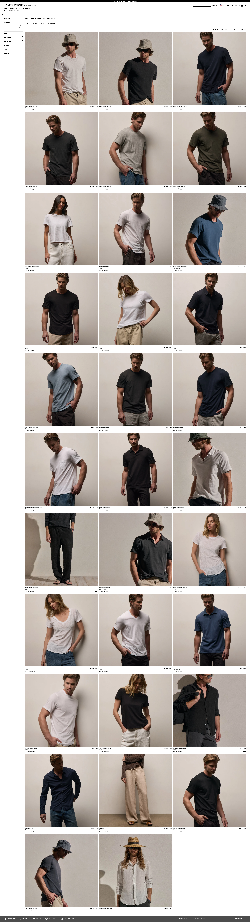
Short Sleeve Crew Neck (31, 106)
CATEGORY (7, 38)
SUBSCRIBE (239, 919)
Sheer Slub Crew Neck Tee (180, 587)
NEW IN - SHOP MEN (119, 1)
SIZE (6, 34)
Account (235, 5)
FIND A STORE (11, 918)
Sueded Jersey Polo (178, 347)
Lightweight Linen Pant (31, 587)
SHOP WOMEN (132, 1)
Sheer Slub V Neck (30, 668)
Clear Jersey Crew (104, 266)
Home (6, 11)
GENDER (7, 23)
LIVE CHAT (39, 918)
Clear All (4, 15)
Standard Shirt (29, 828)
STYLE (6, 49)
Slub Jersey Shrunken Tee (32, 266)
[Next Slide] (95, 68)
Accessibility (52, 918)
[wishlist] (228, 5)
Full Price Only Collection (15, 11)
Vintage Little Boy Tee (105, 347)
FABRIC (6, 45)
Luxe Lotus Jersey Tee (31, 748)
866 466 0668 (26, 918)
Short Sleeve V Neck (104, 668)
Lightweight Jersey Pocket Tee (33, 507)
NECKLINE (7, 41)
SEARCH (214, 5)
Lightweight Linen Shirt (179, 748)
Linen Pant (101, 828)
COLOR (6, 53)
